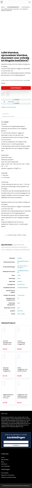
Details (25, 80)
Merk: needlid (21, 314)
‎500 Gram (20, 311)
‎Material (19, 281)
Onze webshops (5, 466)
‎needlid (19, 258)
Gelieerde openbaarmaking (8, 477)
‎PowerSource (21, 284)
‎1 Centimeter (20, 295)
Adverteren (4, 464)
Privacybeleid (4, 473)
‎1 (17, 290)
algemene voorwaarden (7, 475)
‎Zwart (19, 275)
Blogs (2, 462)
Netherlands (11, 101)
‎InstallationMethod (22, 287)
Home (2, 7)
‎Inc (18, 298)
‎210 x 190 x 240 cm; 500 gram (22, 266)
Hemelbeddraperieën (13, 7)
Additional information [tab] (8, 116)
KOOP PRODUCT (16, 88)
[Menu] (2, 2)
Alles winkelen (5, 459)
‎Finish (18, 278)
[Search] (29, 2)
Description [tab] (5, 114)
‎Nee (18, 303)
